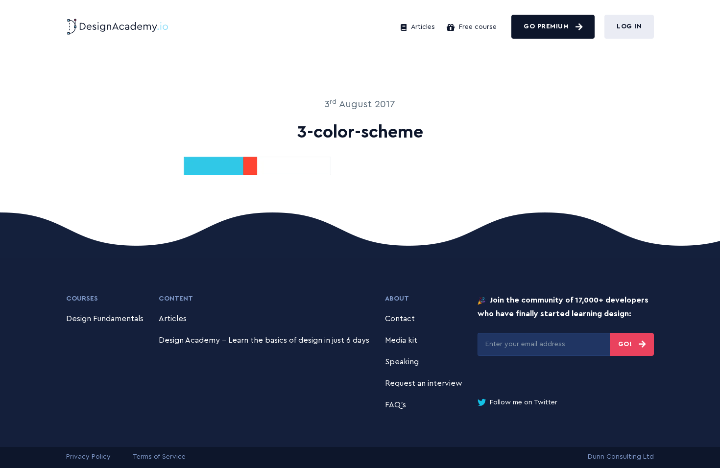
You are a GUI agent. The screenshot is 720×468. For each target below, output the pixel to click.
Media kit (401, 340)
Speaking (402, 362)
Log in (629, 26)
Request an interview (423, 383)
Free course (477, 26)
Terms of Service (159, 456)
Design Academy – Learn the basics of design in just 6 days (264, 340)
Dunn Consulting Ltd (621, 456)
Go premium (547, 26)
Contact (400, 319)
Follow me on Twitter (522, 402)
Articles (422, 26)
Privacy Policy (88, 456)
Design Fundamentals (105, 319)
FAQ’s (395, 405)
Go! (626, 344)
